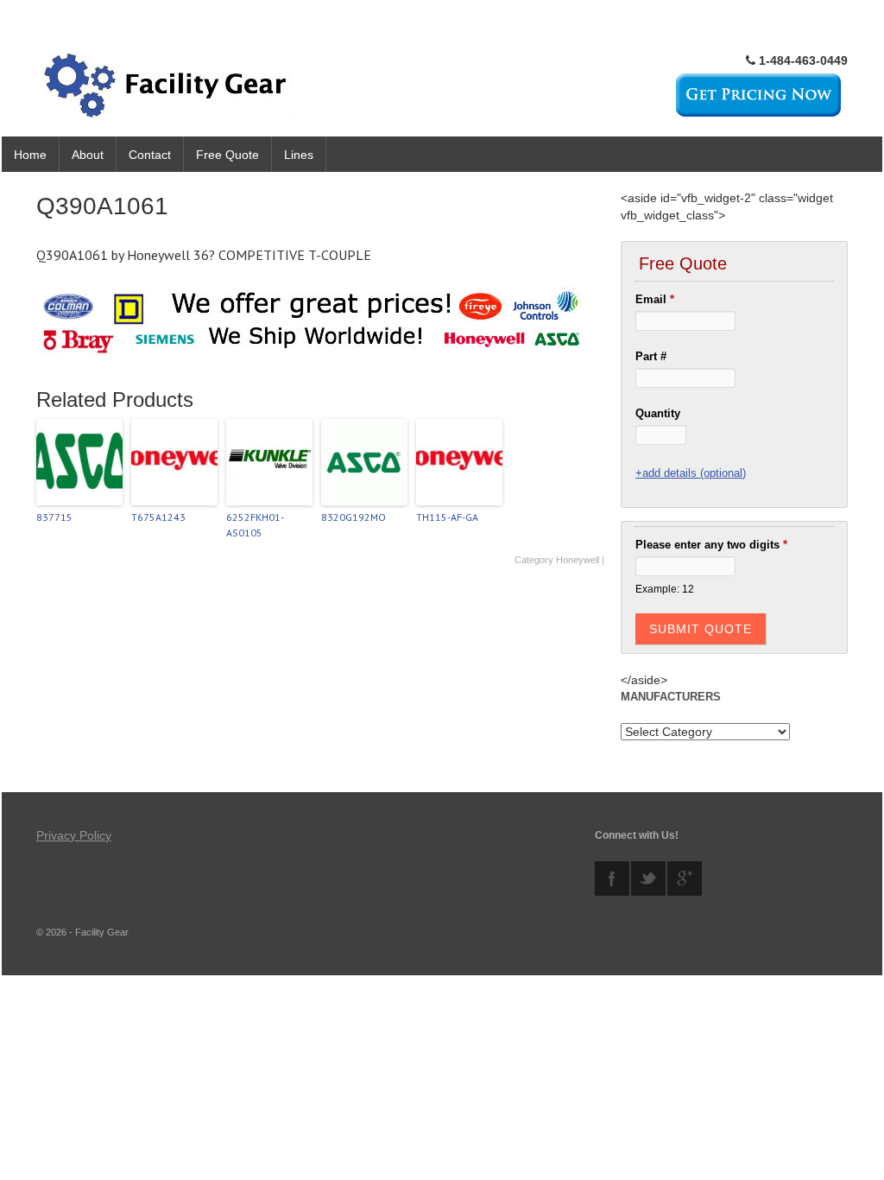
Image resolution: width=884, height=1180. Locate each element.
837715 (54, 517)
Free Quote (227, 155)
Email (654, 299)
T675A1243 (158, 517)
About (88, 155)
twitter (648, 878)
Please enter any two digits (711, 544)
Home (30, 155)
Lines (298, 155)
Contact (150, 155)
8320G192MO (353, 517)
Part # (650, 356)
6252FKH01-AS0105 (255, 525)
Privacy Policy (73, 835)
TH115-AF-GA (447, 517)
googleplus (684, 878)
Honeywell (577, 560)
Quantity (657, 413)
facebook (612, 878)
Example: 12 (664, 588)
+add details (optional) (690, 472)
